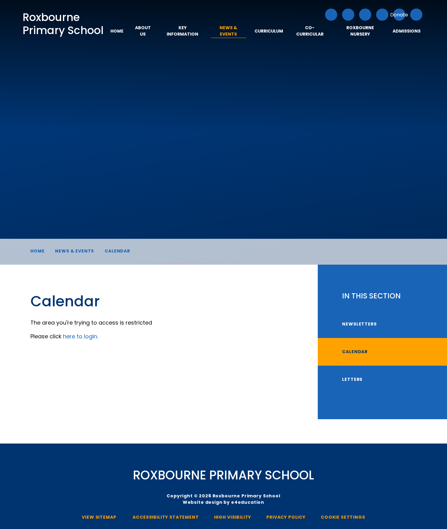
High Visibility (232, 517)
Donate (399, 14)
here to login (80, 336)
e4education (247, 502)
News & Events (74, 251)
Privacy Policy (286, 517)
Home (37, 251)
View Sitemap (99, 517)
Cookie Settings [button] (343, 517)
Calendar (117, 251)
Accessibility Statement (166, 517)
